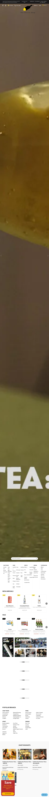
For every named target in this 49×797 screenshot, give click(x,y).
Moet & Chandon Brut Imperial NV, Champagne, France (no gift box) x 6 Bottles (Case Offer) (39, 627)
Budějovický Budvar (17, 715)
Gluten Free (9, 576)
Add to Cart (9, 607)
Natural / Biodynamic (18, 579)
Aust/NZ (4, 567)
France (14, 572)
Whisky (25, 567)
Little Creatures (5, 712)
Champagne (18, 586)
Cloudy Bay (38, 715)
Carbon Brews (5, 714)
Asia (4, 568)
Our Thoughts (24, 745)
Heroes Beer (4, 715)
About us (36, 5)
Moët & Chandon (39, 712)
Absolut (14, 726)
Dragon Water (28, 727)
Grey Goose (4, 727)
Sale (4, 615)
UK (3, 573)
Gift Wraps (43, 577)
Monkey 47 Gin (16, 724)
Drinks (35, 565)
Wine (14, 565)
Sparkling (22, 567)
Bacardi (3, 729)
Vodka (25, 572)
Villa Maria (27, 716)
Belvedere (15, 727)
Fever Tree (27, 723)
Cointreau (4, 731)
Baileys (3, 734)
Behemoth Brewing (17, 712)
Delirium (4, 716)
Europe (4, 570)
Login (40, 5)
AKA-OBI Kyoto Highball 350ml (9, 602)
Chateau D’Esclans (39, 716)
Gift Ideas (42, 574)
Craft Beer (6, 565)
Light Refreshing (9, 571)
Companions (44, 565)
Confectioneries (43, 571)
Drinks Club (36, 575)
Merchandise (43, 572)
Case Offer (9, 581)
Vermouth (31, 569)
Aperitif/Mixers (32, 567)
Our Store (11, 5)
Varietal (17, 581)
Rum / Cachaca (26, 574)
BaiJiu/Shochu (26, 579)
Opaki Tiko (15, 733)
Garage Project (16, 718)
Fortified (17, 583)
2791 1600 (18, 5)
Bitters (31, 574)
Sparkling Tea (36, 571)
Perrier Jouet (38, 714)
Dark (9, 574)
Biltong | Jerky (42, 568)
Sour (8, 568)
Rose (21, 572)
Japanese (17, 572)
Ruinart (26, 715)
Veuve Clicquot (28, 712)
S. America (14, 570)
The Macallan (5, 726)
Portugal (14, 581)
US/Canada (5, 571)
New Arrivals (7, 591)
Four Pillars (15, 723)
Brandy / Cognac (31, 573)
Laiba (26, 729)
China (17, 567)
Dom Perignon (28, 714)
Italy (13, 583)
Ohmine (27, 718)
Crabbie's (4, 718)
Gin (25, 569)
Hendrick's (4, 724)
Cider (9, 567)
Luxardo (27, 724)
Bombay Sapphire (5, 723)
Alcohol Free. (9, 579)
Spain (14, 578)
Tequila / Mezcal (25, 578)
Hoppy (9, 572)
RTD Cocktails (35, 569)
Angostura (4, 733)
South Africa (14, 587)
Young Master (16, 714)
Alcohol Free (17, 576)
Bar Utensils (36, 577)
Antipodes (27, 726)
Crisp (42, 569)
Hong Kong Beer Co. (17, 716)
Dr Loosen (38, 718)
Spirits (26, 565)
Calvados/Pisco (27, 582)
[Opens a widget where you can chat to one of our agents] (44, 794)
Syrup (35, 567)
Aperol (14, 731)
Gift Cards (42, 575)
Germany (14, 575)
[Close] (13, 773)
